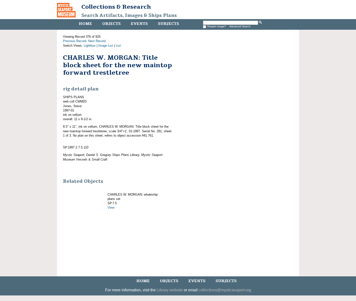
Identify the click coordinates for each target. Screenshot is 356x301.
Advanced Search (239, 26)
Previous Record (74, 41)
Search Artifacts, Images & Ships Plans (129, 15)
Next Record (97, 41)
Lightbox (90, 45)
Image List (105, 45)
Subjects (168, 23)
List (118, 45)
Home (85, 23)
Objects (111, 23)
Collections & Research (116, 7)
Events (139, 23)
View (111, 207)
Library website (170, 290)
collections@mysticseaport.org (225, 290)
